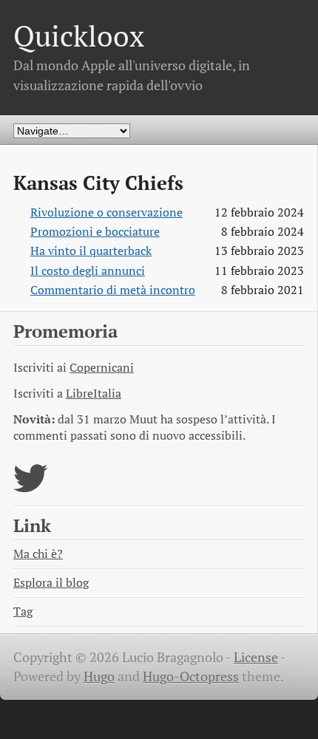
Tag (23, 611)
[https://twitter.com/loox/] (30, 487)
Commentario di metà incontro (112, 290)
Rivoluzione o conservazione (106, 212)
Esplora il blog (51, 582)
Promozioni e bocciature (95, 231)
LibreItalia (93, 393)
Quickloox (78, 36)
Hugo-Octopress (191, 676)
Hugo (99, 676)
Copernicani (102, 367)
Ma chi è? (38, 554)
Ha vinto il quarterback (91, 251)
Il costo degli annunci (87, 271)
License (256, 657)
